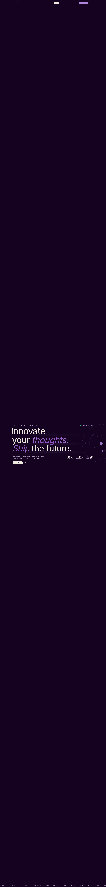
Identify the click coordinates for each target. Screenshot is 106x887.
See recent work (28, 462)
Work (52, 2)
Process (56, 2)
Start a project (83, 2)
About (42, 2)
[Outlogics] (21, 3)
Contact (61, 2)
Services (47, 2)
